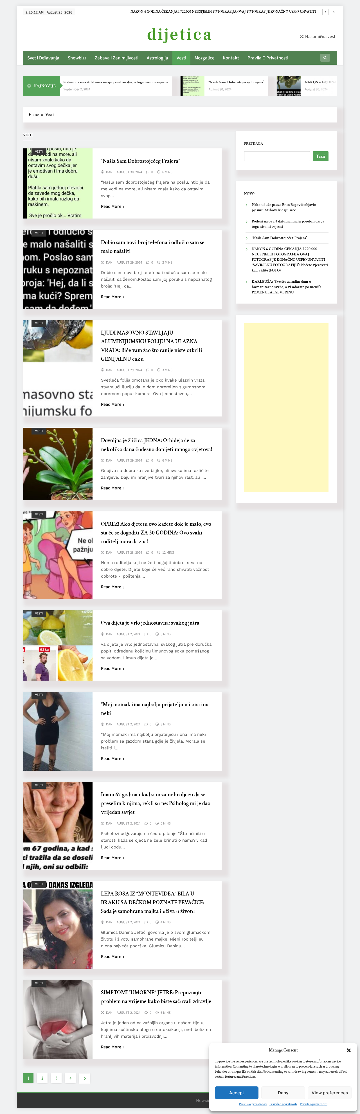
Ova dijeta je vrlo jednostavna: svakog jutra (150, 623)
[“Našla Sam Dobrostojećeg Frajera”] (173, 86)
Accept (236, 1092)
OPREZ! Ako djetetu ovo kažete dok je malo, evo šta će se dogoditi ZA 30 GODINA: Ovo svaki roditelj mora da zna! (156, 532)
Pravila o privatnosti (253, 1104)
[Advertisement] (286, 407)
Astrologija (157, 58)
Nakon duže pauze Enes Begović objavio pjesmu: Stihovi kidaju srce (265, 11)
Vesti (181, 58)
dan (109, 172)
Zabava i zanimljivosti (116, 58)
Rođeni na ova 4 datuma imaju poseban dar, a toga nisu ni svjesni (96, 82)
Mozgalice (204, 58)
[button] (349, 1050)
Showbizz (77, 58)
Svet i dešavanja (43, 58)
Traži (320, 156)
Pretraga (253, 143)
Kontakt (231, 58)
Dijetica (180, 34)
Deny (283, 1092)
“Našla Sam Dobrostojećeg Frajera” (217, 82)
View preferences (330, 1092)
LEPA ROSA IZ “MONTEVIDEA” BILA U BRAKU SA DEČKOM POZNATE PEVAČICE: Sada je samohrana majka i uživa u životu (152, 902)
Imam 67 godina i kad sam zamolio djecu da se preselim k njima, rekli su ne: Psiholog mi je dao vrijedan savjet (155, 803)
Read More (111, 206)
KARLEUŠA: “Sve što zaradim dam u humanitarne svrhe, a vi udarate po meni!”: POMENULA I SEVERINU (286, 287)
